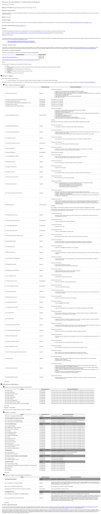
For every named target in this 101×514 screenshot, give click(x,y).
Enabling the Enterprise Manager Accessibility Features (17, 32)
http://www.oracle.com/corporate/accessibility (59, 507)
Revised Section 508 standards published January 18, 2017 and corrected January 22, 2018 (20, 59)
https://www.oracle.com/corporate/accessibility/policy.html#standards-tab (80, 506)
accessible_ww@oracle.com (20, 25)
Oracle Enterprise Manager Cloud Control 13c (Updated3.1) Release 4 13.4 (21, 42)
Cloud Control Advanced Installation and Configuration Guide (40, 32)
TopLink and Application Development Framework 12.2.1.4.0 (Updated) (21, 41)
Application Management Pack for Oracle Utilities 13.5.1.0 (81, 22)
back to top (7, 381)
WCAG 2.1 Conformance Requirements (88, 82)
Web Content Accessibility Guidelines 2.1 (10, 57)
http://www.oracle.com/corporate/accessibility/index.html (85, 48)
